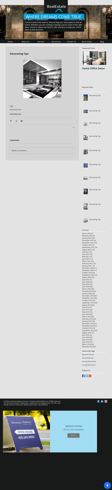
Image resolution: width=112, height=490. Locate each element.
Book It (73, 435)
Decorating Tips (15, 109)
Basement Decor (88, 354)
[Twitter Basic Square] (86, 376)
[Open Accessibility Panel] (107, 485)
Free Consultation (77, 430)
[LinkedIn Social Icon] (102, 401)
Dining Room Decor (89, 361)
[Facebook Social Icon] (98, 401)
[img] (26, 431)
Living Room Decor (89, 365)
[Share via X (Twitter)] (16, 121)
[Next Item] (103, 58)
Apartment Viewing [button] (73, 426)
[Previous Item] (86, 58)
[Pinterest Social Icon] (106, 401)
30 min (65, 430)
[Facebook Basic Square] (83, 376)
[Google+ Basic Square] (90, 376)
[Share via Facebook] (11, 121)
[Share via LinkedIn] (22, 121)
